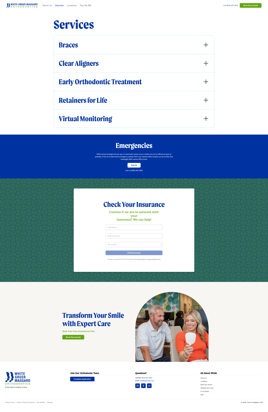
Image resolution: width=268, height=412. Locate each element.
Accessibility (41, 402)
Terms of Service (152, 259)
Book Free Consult (250, 5)
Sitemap (49, 402)
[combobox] (134, 244)
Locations (72, 5)
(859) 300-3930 (147, 378)
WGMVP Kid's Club (207, 388)
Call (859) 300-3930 (230, 5)
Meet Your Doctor (206, 385)
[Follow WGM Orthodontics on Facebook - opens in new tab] (143, 385)
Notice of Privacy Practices (26, 402)
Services (59, 5)
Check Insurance (134, 253)
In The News (205, 391)
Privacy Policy (141, 259)
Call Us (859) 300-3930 (134, 170)
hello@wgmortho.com (147, 381)
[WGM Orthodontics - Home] (21, 5)
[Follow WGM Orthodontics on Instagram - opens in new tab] (137, 385)
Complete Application (82, 379)
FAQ (202, 395)
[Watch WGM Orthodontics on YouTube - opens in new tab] (149, 385)
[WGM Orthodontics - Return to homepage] (36, 378)
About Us (47, 5)
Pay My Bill (85, 5)
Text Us (134, 165)
